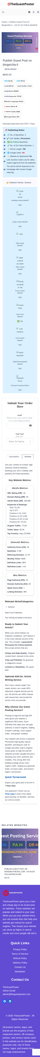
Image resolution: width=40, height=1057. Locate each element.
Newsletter (20, 971)
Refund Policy (20, 958)
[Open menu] (3, 12)
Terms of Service (20, 954)
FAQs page (10, 794)
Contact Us (20, 967)
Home (4, 22)
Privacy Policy (20, 949)
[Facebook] (29, 12)
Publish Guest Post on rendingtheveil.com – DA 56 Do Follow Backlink (19, 871)
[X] (34, 12)
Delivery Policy (20, 962)
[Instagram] (38, 12)
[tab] (14, 456)
